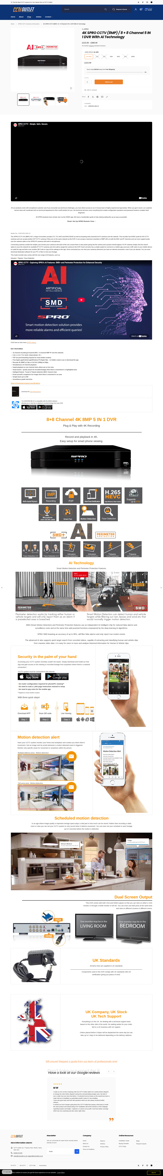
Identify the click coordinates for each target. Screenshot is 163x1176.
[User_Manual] (15, 392)
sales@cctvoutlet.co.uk (20, 1156)
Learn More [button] (61, 1172)
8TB (125, 56)
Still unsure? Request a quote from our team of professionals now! (81, 1061)
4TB (111, 56)
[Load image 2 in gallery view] (36, 99)
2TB (104, 56)
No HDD (88, 56)
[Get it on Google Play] (44, 409)
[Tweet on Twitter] (93, 97)
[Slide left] (109, 1071)
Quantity (86, 77)
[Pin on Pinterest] (97, 97)
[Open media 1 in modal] (42, 60)
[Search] (106, 9)
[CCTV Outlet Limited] (17, 1137)
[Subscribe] (77, 1151)
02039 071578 (18, 1153)
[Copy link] (107, 97)
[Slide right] (114, 1071)
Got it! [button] (154, 1172)
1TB (97, 56)
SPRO (85, 29)
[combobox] (85, 9)
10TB (133, 56)
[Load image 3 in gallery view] (49, 99)
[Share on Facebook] (88, 97)
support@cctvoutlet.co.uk (35, 1156)
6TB (118, 56)
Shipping (91, 45)
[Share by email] (102, 97)
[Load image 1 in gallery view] (23, 99)
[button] (30, 17)
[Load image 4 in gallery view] (62, 99)
